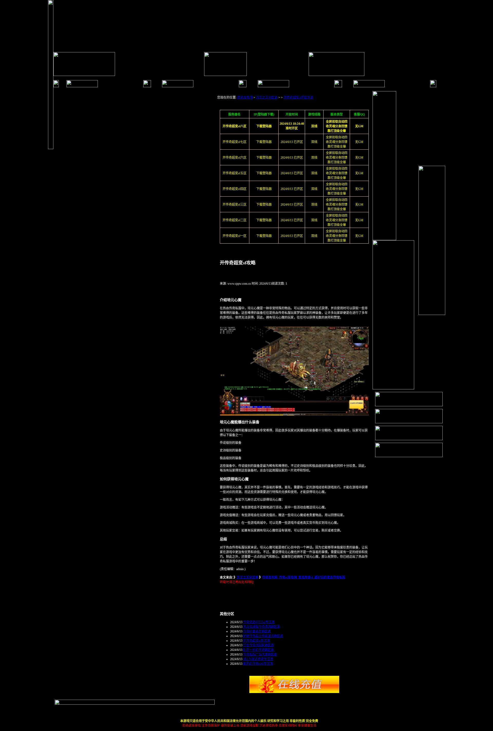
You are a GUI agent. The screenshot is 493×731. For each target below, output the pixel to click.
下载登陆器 (264, 142)
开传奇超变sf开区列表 (298, 97)
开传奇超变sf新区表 (256, 640)
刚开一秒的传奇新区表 (258, 650)
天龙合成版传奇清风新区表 (261, 627)
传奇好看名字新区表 (257, 631)
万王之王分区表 (267, 97)
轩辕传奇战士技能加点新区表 (263, 636)
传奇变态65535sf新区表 (259, 622)
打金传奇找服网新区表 (258, 645)
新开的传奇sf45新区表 (258, 664)
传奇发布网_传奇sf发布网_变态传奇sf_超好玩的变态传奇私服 (303, 577)
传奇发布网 (245, 97)
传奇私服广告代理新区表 (260, 654)
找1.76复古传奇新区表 (258, 659)
